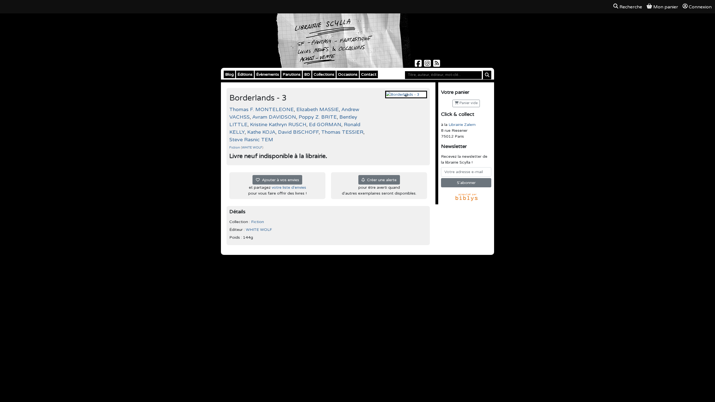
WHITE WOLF (252, 147)
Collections (324, 74)
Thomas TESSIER (342, 132)
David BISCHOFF (298, 132)
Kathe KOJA (261, 132)
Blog (229, 74)
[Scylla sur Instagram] (428, 65)
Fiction (235, 147)
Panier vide (468, 103)
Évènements (267, 74)
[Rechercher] (487, 75)
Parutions (292, 74)
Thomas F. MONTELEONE (261, 109)
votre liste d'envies (289, 187)
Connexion (700, 7)
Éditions (244, 74)
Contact (368, 74)
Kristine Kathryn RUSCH (278, 124)
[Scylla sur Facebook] (418, 65)
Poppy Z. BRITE (318, 117)
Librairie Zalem (462, 124)
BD (307, 74)
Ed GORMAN (325, 124)
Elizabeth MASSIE (317, 109)
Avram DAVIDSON (274, 117)
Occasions (348, 74)
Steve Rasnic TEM (251, 140)
